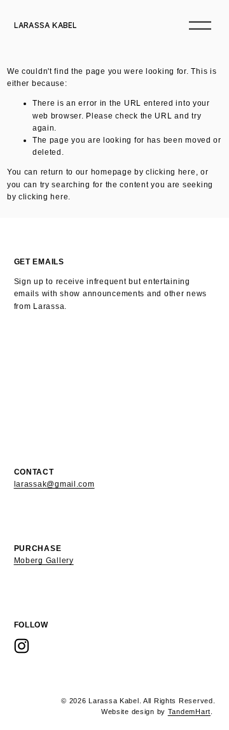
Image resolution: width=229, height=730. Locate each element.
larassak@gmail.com (54, 484)
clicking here (170, 172)
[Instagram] (21, 646)
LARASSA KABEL (46, 25)
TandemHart (189, 711)
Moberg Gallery (44, 560)
